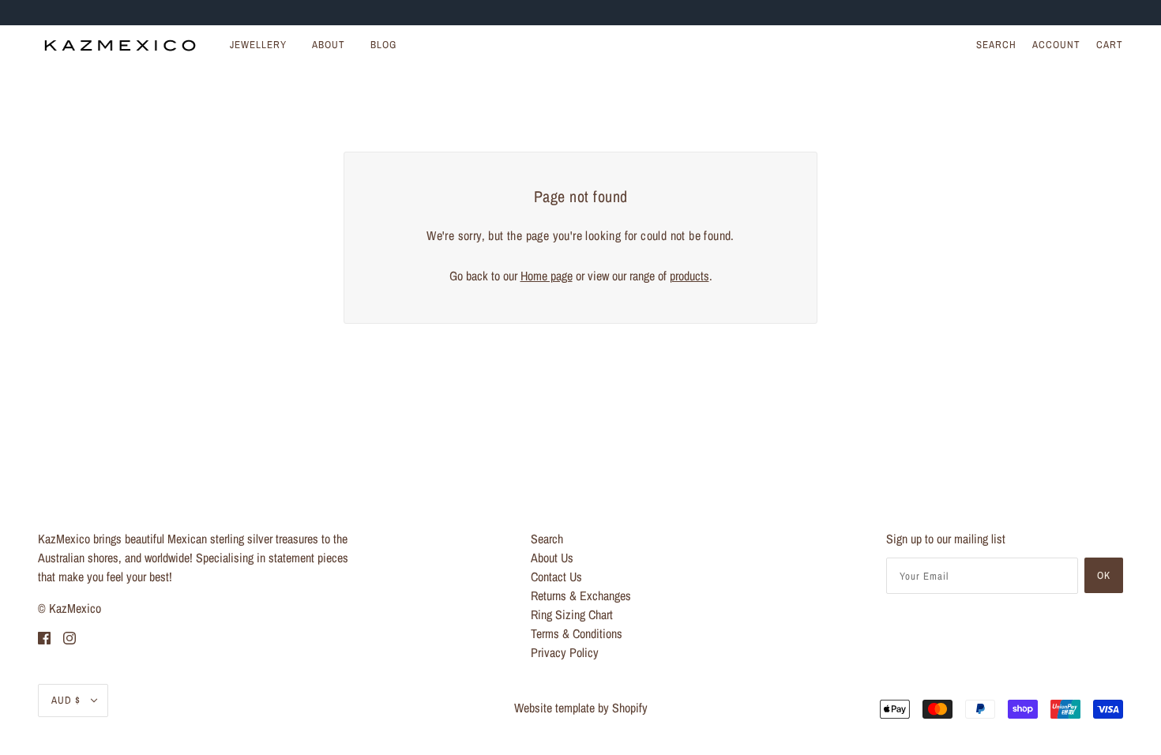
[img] (44, 636)
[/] (120, 45)
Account (1056, 44)
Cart (1109, 44)
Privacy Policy (565, 652)
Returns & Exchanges (581, 595)
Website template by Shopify (581, 707)
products (689, 275)
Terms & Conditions (576, 633)
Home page (546, 275)
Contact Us (556, 576)
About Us (552, 557)
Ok (1103, 575)
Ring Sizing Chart (572, 614)
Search (996, 44)
